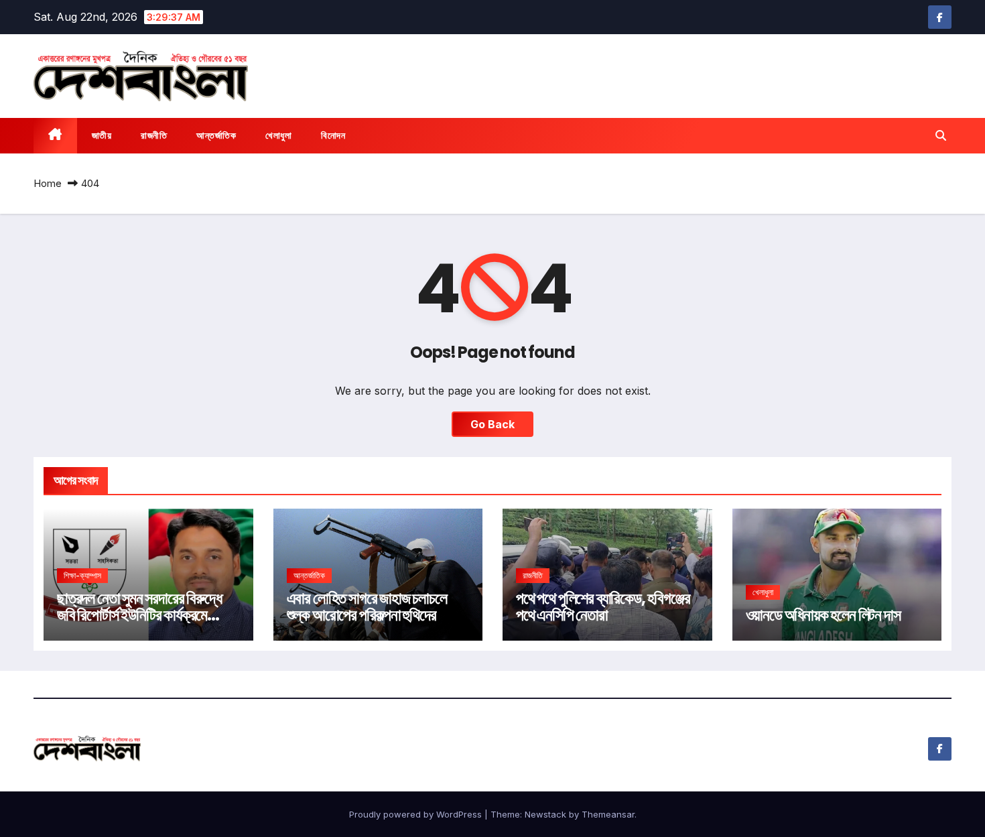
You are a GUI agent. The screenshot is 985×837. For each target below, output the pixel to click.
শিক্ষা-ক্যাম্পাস (82, 575)
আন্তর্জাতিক (216, 135)
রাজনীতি (154, 135)
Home (48, 183)
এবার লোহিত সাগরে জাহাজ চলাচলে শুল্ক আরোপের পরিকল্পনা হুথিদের (367, 606)
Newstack (545, 814)
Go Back (492, 424)
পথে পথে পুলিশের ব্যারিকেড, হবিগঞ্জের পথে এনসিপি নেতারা (603, 606)
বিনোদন (333, 135)
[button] (940, 135)
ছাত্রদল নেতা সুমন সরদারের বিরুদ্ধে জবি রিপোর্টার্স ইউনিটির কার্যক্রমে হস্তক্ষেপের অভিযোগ (139, 615)
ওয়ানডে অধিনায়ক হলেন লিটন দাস (823, 615)
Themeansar (608, 814)
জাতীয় (102, 135)
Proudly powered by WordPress (416, 814)
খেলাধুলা (278, 135)
